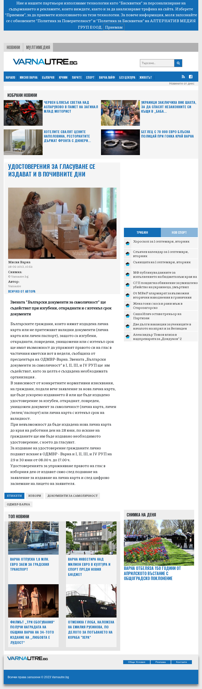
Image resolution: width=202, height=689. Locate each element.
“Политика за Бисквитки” (120, 20)
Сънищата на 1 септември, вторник (162, 261)
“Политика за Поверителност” (64, 20)
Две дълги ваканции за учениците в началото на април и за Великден (162, 326)
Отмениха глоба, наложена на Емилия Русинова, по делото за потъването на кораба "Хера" (91, 629)
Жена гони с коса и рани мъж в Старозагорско (158, 305)
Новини (13, 47)
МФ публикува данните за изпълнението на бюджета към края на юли (165, 276)
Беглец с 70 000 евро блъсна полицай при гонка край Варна (167, 134)
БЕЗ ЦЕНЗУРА (127, 77)
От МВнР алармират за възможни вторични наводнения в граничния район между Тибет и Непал (162, 297)
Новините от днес (181, 83)
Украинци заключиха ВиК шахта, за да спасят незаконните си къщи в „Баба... (168, 107)
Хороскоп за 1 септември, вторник (161, 241)
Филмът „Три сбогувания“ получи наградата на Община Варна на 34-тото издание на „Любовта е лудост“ (32, 632)
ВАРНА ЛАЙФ (107, 77)
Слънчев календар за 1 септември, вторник (161, 253)
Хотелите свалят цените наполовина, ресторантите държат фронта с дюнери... (67, 136)
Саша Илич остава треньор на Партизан (157, 315)
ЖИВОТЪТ (146, 77)
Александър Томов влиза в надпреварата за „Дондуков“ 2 (157, 336)
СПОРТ (90, 77)
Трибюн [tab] (142, 232)
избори (34, 496)
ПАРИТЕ (77, 77)
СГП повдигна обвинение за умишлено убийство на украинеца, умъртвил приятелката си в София (165, 287)
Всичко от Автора (21, 291)
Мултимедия (38, 47)
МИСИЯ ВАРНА (28, 77)
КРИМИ (63, 77)
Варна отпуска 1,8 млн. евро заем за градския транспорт (29, 564)
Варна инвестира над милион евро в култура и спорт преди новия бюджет (89, 566)
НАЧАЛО (10, 77)
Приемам (114, 27)
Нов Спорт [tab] (179, 232)
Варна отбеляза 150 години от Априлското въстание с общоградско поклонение (152, 573)
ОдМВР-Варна (18, 504)
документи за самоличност (73, 496)
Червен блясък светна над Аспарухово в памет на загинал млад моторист (71, 107)
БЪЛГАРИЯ (48, 77)
